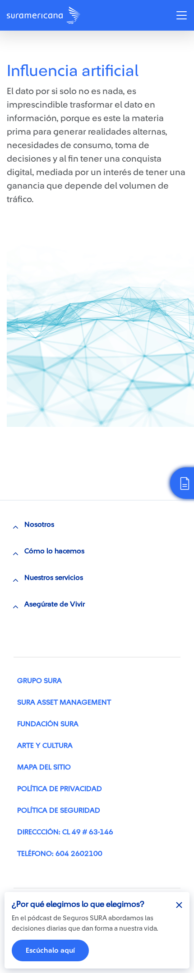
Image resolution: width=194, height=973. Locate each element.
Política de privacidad (59, 788)
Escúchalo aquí (50, 950)
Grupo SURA (39, 680)
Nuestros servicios (53, 577)
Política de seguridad (58, 810)
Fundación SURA (48, 724)
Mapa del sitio (44, 767)
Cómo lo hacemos (54, 551)
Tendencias (36, 51)
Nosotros (39, 524)
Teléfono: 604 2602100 (59, 853)
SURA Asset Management (64, 702)
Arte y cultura (45, 745)
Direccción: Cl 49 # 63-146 (65, 832)
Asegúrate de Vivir (54, 604)
